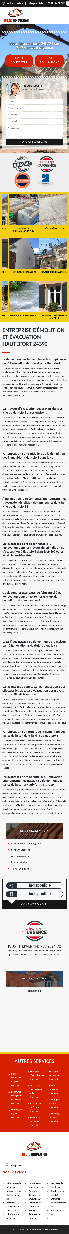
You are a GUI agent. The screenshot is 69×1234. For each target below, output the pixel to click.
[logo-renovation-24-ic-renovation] (16, 15)
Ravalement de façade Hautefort (35, 1107)
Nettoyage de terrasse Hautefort (55, 1104)
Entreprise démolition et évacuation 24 (35, 1195)
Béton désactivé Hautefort (53, 1089)
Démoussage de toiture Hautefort (55, 1118)
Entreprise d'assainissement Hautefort (37, 1075)
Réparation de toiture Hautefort (35, 1121)
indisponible (13, 3)
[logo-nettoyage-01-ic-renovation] (34, 1150)
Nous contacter (19, 60)
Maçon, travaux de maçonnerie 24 (13, 1195)
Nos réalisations (49, 60)
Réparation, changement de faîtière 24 (13, 1207)
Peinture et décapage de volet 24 (34, 1214)
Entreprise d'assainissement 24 (58, 1203)
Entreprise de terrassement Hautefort (55, 1075)
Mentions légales (50, 1229)
